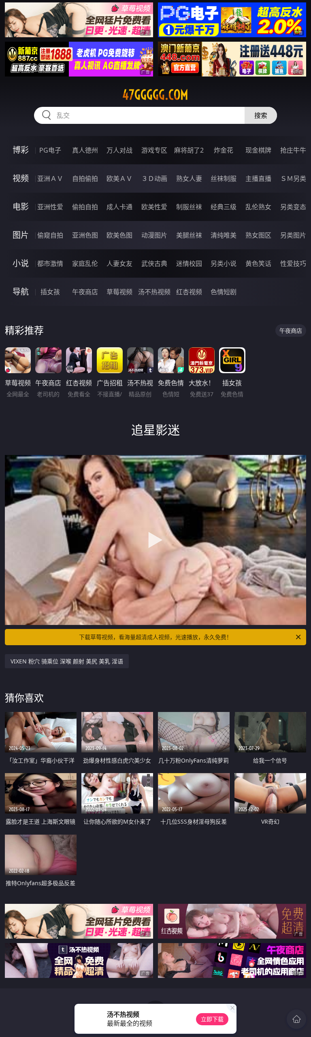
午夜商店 (85, 291)
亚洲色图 (85, 235)
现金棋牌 (258, 150)
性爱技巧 (293, 263)
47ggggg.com (155, 95)
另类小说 (223, 263)
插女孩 (50, 291)
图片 (21, 235)
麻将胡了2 (189, 150)
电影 (21, 206)
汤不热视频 (154, 291)
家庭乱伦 (85, 263)
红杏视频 (189, 291)
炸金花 (223, 150)
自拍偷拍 (85, 178)
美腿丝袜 (189, 235)
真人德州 (85, 150)
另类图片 (293, 235)
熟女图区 (258, 235)
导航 (21, 291)
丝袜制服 (223, 178)
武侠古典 (154, 263)
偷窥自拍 (50, 235)
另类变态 (293, 206)
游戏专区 (154, 150)
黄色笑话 (258, 263)
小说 (21, 263)
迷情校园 (189, 263)
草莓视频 (119, 291)
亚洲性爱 (50, 206)
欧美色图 (119, 235)
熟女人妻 (189, 178)
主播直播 (258, 178)
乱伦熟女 (258, 206)
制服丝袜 (189, 206)
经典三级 (223, 206)
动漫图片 (154, 235)
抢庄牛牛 (293, 150)
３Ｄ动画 (154, 178)
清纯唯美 (223, 235)
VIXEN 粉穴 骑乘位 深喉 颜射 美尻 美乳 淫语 (67, 661)
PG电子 (50, 150)
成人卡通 (119, 206)
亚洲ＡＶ (50, 178)
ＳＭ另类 (293, 178)
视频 (21, 178)
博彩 (21, 149)
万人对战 (119, 150)
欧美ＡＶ (119, 178)
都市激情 (50, 263)
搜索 (260, 115)
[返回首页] (296, 1019)
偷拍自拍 (85, 206)
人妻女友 (119, 263)
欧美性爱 (154, 206)
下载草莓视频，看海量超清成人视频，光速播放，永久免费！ (155, 637)
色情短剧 (223, 291)
